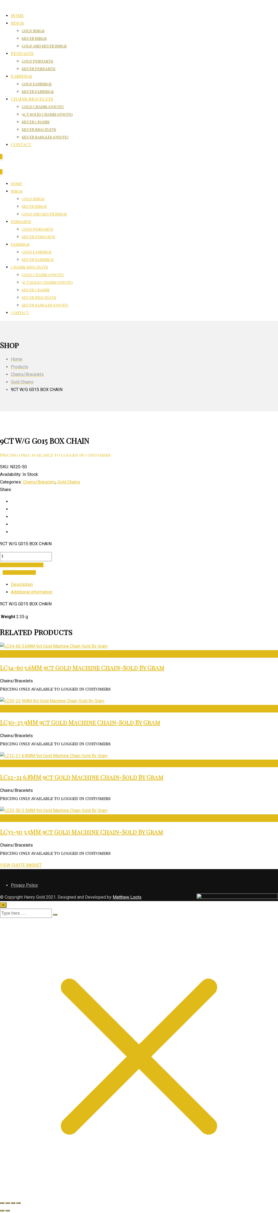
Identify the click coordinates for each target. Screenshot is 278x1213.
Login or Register (21, 565)
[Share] (13, 1203)
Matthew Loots (127, 897)
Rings (17, 23)
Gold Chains (69, 482)
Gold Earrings (37, 83)
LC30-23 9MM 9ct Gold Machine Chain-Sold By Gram (80, 722)
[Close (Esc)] (18, 1203)
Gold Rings (33, 30)
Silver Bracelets (39, 129)
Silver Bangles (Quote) (45, 137)
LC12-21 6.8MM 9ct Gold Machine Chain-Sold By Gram (81, 777)
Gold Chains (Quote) (43, 106)
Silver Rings (34, 38)
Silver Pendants (38, 68)
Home (17, 15)
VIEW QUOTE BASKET (21, 865)
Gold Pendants (37, 61)
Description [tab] (22, 584)
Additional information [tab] (31, 592)
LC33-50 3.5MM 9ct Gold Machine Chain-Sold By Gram (81, 832)
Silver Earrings (38, 91)
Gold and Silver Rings (44, 46)
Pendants (22, 53)
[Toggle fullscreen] (7, 1203)
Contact (21, 144)
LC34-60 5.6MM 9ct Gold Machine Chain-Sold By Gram (82, 667)
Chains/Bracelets (32, 99)
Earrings (21, 76)
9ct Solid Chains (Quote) (47, 114)
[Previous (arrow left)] (2, 1210)
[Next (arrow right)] (7, 1210)
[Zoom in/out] (2, 1203)
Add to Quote (19, 572)
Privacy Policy (24, 885)
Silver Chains (36, 121)
